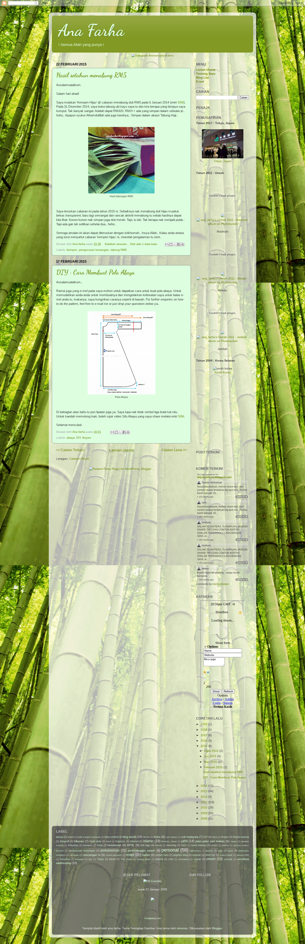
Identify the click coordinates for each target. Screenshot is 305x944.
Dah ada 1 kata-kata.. (144, 244)
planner (209, 850)
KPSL (130, 845)
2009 (204, 813)
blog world (129, 836)
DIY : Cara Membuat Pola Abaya (95, 272)
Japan (234, 841)
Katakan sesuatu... (117, 244)
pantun (225, 845)
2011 (204, 802)
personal (170, 850)
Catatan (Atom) (79, 458)
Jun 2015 (210, 756)
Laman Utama (205, 69)
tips (90, 859)
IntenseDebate (220, 584)
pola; (220, 850)
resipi (130, 855)
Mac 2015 (211, 761)
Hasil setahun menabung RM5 (91, 75)
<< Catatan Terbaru (70, 450)
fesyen (86, 437)
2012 (204, 796)
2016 (204, 740)
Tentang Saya (205, 73)
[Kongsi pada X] (175, 244)
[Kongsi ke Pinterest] (183, 244)
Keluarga (73, 845)
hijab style (95, 841)
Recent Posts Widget (238, 458)
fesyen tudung (241, 837)
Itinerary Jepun (169, 841)
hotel (108, 841)
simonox (182, 928)
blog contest (111, 837)
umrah (197, 859)
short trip (210, 855)
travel (112, 859)
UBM (170, 859)
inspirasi (120, 841)
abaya (71, 437)
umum (210, 859)
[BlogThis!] (171, 244)
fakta (214, 837)
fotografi (64, 841)
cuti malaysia (189, 836)
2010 (204, 807)
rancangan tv (91, 855)
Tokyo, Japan (222, 161)
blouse (146, 837)
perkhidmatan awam (141, 850)
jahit (184, 841)
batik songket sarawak (89, 837)
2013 (204, 791)
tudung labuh (143, 859)
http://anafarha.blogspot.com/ (214, 477)
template (79, 859)
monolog (171, 845)
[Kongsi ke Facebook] (179, 244)
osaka (214, 845)
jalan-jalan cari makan (210, 841)
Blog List (202, 77)
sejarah (196, 855)
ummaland (183, 859)
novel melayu (198, 845)
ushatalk (228, 859)
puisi (230, 850)
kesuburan (114, 845)
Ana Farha (91, 30)
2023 (204, 724)
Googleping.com (152, 918)
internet (134, 841)
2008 (204, 818)
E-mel (200, 81)
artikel (70, 837)
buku (157, 836)
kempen (72, 249)
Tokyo (100, 859)
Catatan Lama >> (174, 450)
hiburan (79, 841)
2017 (204, 735)
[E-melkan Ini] (167, 244)
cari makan (171, 837)
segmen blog (180, 855)
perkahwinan (110, 850)
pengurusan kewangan (94, 249)
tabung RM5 (119, 249)
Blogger (217, 928)
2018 (204, 729)
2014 (204, 785)
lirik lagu (145, 845)
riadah (146, 855)
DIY (78, 437)
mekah (158, 845)
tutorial (159, 859)
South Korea (222, 372)
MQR (184, 845)
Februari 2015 (213, 767)
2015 (204, 746)
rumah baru (161, 855)
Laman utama (121, 450)
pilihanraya (195, 850)
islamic (148, 841)
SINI (181, 102)
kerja (100, 845)
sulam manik (226, 855)
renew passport (114, 855)
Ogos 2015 (211, 750)
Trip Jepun (126, 859)
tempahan (65, 859)
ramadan (74, 855)
